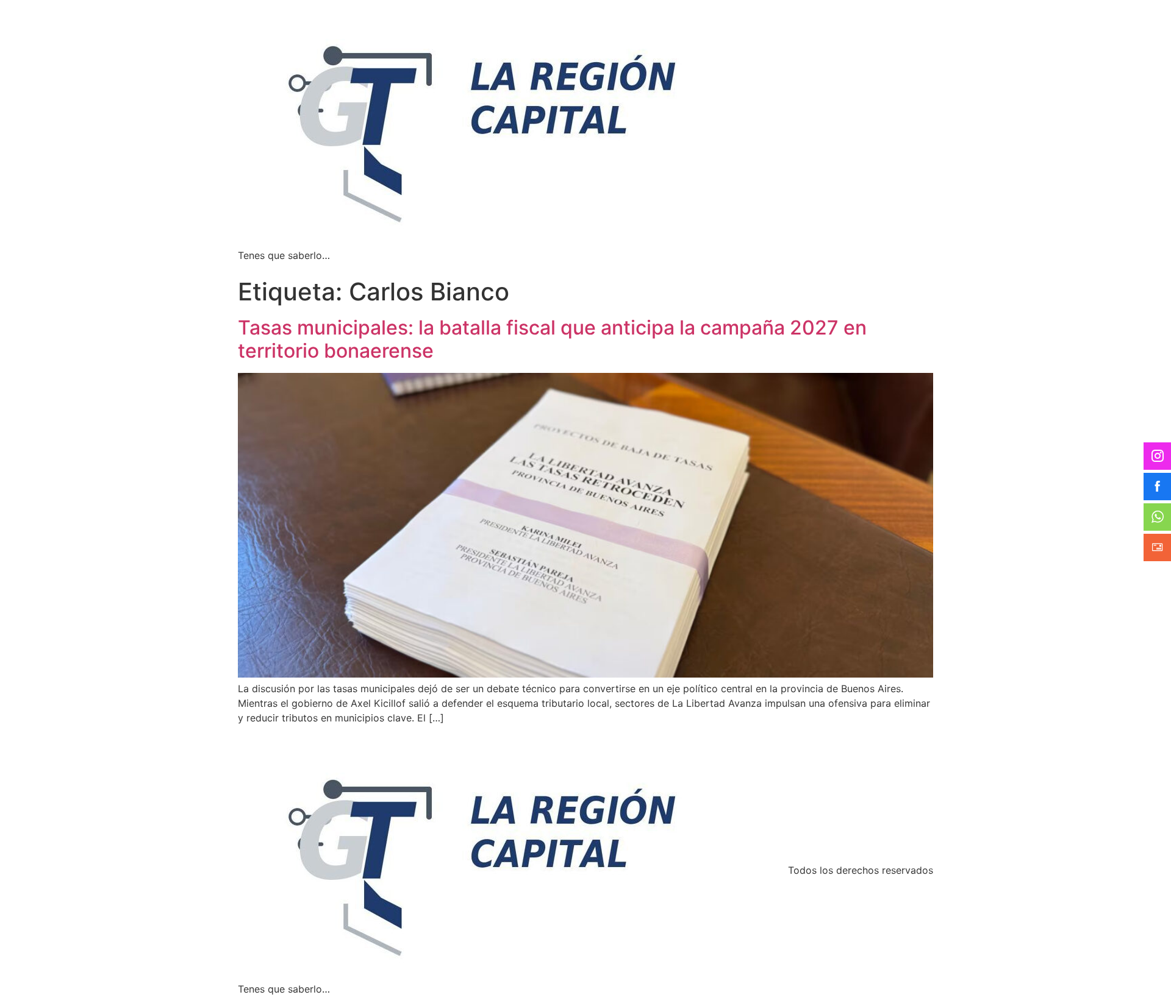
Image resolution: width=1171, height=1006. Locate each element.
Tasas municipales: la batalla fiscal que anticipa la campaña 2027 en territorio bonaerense (552, 339)
